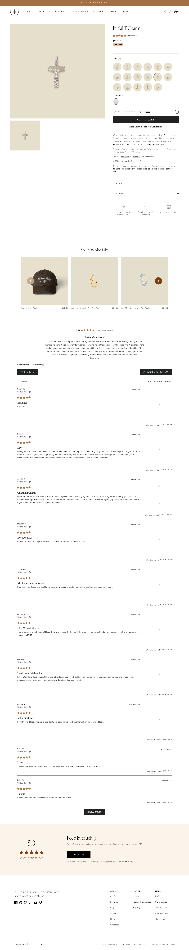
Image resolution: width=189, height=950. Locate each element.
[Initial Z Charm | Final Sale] (158, 87)
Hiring (112, 919)
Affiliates (113, 913)
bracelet (136, 157)
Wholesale (114, 925)
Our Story (114, 896)
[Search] (165, 12)
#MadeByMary (161, 913)
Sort (150, 381)
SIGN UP (79, 854)
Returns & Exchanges (142, 902)
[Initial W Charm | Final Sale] (127, 87)
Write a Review (159, 372)
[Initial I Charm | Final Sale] (158, 67)
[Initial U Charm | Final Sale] (168, 77)
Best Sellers (44, 12)
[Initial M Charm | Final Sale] (168, 67)
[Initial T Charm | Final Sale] (158, 77)
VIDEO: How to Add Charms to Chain (129, 161)
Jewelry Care (161, 907)
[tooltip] (104, 337)
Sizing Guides (161, 902)
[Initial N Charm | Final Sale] (117, 77)
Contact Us (160, 919)
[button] (94, 358)
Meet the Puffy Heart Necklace (94, 3)
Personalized (62, 12)
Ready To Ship (80, 12)
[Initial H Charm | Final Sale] (147, 67)
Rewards (113, 12)
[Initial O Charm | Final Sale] (127, 77)
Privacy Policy (142, 944)
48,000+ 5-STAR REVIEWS (31, 858)
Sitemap (173, 944)
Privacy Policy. (127, 862)
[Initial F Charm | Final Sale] (137, 67)
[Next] (158, 280)
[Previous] (30, 280)
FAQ (157, 896)
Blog (112, 907)
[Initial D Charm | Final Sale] (117, 67)
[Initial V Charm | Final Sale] (117, 87)
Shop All (29, 12)
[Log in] (170, 12)
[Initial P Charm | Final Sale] (137, 77)
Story (125, 12)
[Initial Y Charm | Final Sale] (147, 87)
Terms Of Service (158, 944)
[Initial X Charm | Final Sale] (137, 87)
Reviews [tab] (23, 365)
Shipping (136, 907)
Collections (98, 12)
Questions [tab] (38, 365)
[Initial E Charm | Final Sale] (127, 67)
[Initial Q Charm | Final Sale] (147, 77)
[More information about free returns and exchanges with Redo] (177, 112)
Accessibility (127, 944)
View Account (139, 896)
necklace (125, 157)
